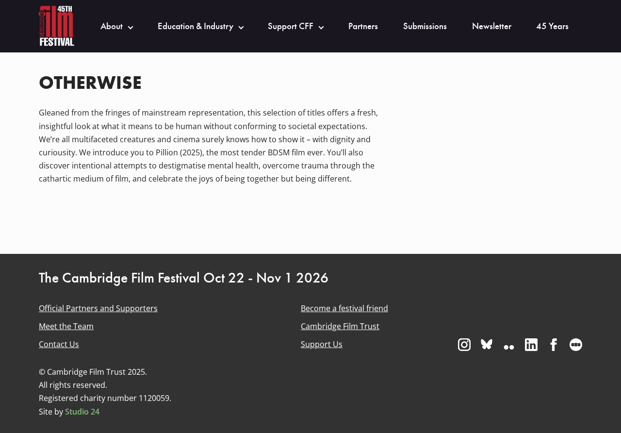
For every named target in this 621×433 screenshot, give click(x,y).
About (111, 26)
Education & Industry (195, 26)
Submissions (425, 26)
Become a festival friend (344, 308)
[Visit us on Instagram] (464, 344)
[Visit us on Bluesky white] (486, 344)
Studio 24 (82, 411)
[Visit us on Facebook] (553, 344)
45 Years (552, 26)
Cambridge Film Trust (340, 326)
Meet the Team (66, 326)
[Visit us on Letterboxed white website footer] (576, 344)
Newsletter (491, 26)
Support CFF (290, 26)
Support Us (322, 344)
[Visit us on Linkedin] (531, 344)
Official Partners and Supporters (98, 308)
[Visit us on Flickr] (509, 344)
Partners (363, 26)
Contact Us (59, 344)
